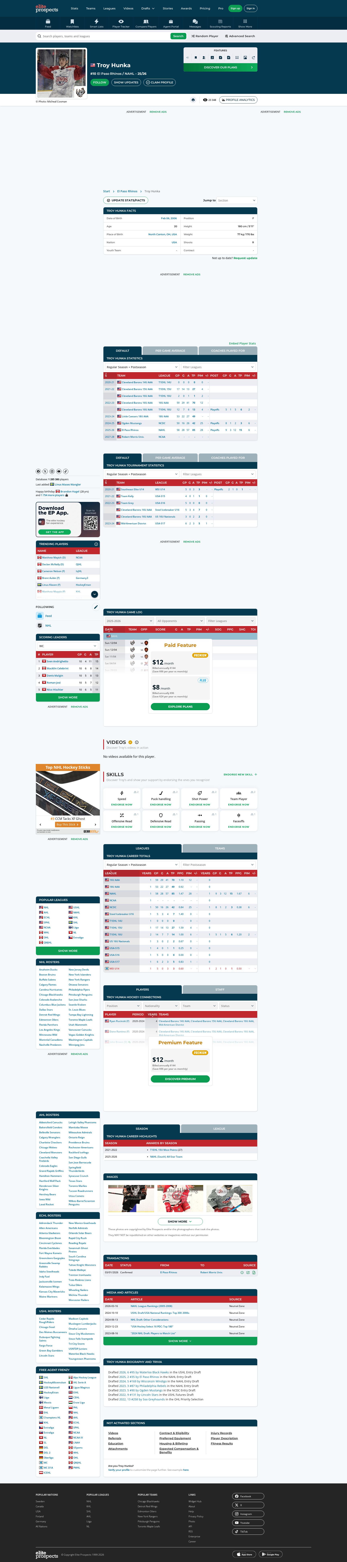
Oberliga (48, 1457)
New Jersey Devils (79, 969)
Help (191, 1511)
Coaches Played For (228, 351)
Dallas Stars (46, 1009)
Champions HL (52, 1417)
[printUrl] (193, 100)
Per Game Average (170, 351)
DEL (46, 1447)
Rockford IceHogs (79, 1152)
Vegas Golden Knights (81, 1034)
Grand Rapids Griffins (51, 1171)
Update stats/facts (128, 200)
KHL (75, 917)
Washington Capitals (81, 1039)
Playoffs (214, 409)
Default (122, 351)
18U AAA (164, 416)
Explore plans (180, 706)
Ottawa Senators (78, 984)
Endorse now (122, 804)
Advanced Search (242, 36)
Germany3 (82, 578)
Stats (74, 8)
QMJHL (48, 942)
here (186, 1469)
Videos (128, 8)
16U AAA (164, 402)
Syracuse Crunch (78, 1176)
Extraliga (78, 937)
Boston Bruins (47, 974)
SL (45, 1442)
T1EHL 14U (165, 382)
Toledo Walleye (77, 1270)
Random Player (207, 36)
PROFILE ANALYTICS (240, 100)
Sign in (251, 8)
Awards (186, 8)
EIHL (76, 1392)
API (190, 1526)
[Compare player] (237, 58)
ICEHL (47, 1472)
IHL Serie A (79, 1382)
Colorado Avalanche (50, 999)
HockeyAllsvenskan (55, 1382)
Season (142, 1128)
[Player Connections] (204, 58)
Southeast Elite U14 (132, 489)
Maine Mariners (48, 1296)
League (219, 1128)
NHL (46, 907)
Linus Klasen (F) (51, 585)
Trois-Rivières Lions (80, 1280)
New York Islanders (80, 974)
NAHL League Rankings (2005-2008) (151, 1306)
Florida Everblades (49, 1248)
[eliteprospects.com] (47, 8)
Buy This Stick (66, 824)
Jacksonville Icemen (50, 1281)
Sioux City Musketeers (82, 1333)
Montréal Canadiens (51, 1039)
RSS (191, 1531)
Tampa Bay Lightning (81, 1014)
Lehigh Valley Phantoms (82, 1122)
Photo (192, 1521)
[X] (45, 471)
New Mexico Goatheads (82, 1223)
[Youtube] (58, 471)
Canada (40, 1506)
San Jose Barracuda (80, 1162)
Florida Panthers (48, 1024)
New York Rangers (79, 979)
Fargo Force (45, 1345)
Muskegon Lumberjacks (82, 1323)
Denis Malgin (55, 675)
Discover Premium (180, 1079)
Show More (68, 697)
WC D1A (48, 1467)
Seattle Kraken (77, 1004)
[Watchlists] (196, 58)
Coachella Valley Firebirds (48, 1159)
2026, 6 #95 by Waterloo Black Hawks (144, 1372)
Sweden (40, 1501)
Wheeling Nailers (78, 1290)
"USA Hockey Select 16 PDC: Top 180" (152, 1326)
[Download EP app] (68, 519)
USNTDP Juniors (78, 1348)
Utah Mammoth (78, 1024)
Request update (245, 258)
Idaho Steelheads (49, 1271)
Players (142, 989)
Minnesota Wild (48, 1034)
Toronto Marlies (78, 1186)
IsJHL (79, 571)
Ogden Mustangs (132, 423)
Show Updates (126, 82)
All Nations (41, 1526)
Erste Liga (79, 1402)
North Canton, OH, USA (162, 234)
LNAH (76, 1442)
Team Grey (127, 503)
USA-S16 (160, 503)
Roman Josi (54, 682)
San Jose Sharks (78, 999)
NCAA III (78, 1437)
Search (178, 36)
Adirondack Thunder (51, 1223)
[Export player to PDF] (229, 58)
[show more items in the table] (94, 594)
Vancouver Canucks (80, 1029)
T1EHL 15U (165, 389)
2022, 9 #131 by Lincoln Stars (138, 1395)
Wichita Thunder (78, 1295)
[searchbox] (111, 36)
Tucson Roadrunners (81, 1191)
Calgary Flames (47, 984)
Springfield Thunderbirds (76, 1169)
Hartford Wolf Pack (50, 1181)
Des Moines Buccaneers (53, 1332)
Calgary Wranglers (49, 1137)
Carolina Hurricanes (50, 989)
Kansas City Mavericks (52, 1291)
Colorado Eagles (48, 1166)
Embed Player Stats (242, 343)
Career (192, 1541)
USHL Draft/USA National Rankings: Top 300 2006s (160, 1313)
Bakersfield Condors (50, 1127)
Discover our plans (220, 67)
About (192, 1506)
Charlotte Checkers (50, 1142)
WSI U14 (160, 489)
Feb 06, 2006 (169, 218)
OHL (46, 937)
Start (106, 191)
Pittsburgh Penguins (80, 994)
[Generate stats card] (212, 58)
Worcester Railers (79, 1300)
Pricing (205, 8)
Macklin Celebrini (57, 668)
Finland (40, 1516)
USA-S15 (160, 496)
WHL (46, 932)
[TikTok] (65, 471)
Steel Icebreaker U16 (167, 510)
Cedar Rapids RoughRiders (46, 1320)
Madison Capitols (78, 1318)
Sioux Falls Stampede (81, 1338)
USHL (76, 907)
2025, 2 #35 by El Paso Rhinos (139, 1377)
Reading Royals (77, 1243)
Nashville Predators (50, 1044)
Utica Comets (76, 1196)
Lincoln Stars (46, 1355)
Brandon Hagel (69, 491)
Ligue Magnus (81, 1387)
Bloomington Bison (50, 1238)
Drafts (145, 8)
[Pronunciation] (188, 58)
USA (174, 242)
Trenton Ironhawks (80, 1275)
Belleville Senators (49, 1132)
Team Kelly (127, 496)
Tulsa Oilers (75, 1285)
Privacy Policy (196, 1516)
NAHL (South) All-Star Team (166, 1156)
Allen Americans (48, 1228)
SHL (75, 922)
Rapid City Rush (78, 1238)
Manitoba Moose (78, 1127)
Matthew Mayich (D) (54, 557)
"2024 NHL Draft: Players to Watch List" (153, 1333)
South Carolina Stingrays (77, 1258)
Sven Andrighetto (57, 661)
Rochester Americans (81, 1147)
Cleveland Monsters (50, 1152)
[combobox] (111, 36)
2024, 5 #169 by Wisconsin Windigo (143, 1381)
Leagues (109, 8)
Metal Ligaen (51, 1407)
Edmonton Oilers (48, 1019)
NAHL (129, 74)
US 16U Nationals (165, 516)
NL (75, 932)
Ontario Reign (77, 1137)
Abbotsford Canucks (50, 1122)
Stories (168, 8)
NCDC (162, 423)
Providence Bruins (79, 1142)
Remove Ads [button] (292, 111)
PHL (75, 1407)
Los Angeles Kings (49, 1029)
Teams (90, 8)
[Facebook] (38, 471)
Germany (41, 1521)
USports (78, 1447)
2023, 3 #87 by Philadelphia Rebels (142, 1386)
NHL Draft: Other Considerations (150, 1319)
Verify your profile (119, 1469)
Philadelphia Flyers (79, 989)
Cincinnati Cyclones (50, 1243)
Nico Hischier (55, 689)
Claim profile (162, 82)
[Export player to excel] (220, 58)
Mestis (47, 1402)
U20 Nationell (51, 1387)
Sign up (235, 8)
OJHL (79, 564)
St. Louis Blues (77, 1009)
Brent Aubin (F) (51, 578)
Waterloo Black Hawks (81, 1353)
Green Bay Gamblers (51, 1350)
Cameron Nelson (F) (53, 571)
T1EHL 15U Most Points (163, 1150)
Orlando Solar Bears (80, 1233)
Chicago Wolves (48, 1147)
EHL (46, 1412)
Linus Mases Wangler (68, 484)
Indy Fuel (44, 1276)
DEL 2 (47, 1452)
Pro (220, 8)
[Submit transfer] (253, 58)
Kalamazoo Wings (49, 1286)
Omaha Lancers (78, 1328)
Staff (220, 989)
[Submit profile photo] (245, 58)
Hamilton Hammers (50, 1176)
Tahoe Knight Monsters (82, 1265)
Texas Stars (75, 1181)
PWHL (76, 1467)
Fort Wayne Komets (50, 1253)
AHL (46, 912)
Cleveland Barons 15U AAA (137, 389)
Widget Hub (195, 1501)
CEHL (76, 1397)
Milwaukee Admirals (80, 1132)
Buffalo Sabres (47, 979)
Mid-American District (133, 523)
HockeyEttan (83, 585)
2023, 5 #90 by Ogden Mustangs (141, 1390)
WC (46, 1462)
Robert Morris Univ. (133, 437)
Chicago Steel (47, 1327)
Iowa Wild (44, 1199)
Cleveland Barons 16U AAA (137, 396)
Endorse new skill (238, 774)
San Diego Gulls (78, 1157)
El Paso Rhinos (109, 74)
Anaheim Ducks (48, 969)
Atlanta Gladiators (49, 1233)
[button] (245, 23)
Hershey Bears (47, 1194)
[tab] (122, 350)
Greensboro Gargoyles (52, 1258)
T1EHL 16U (165, 396)
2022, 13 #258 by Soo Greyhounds (142, 1399)
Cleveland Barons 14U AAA (137, 382)
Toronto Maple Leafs (80, 1019)
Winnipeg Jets (77, 1044)
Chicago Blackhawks (51, 994)
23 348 (212, 100)
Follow (99, 82)
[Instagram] (52, 471)
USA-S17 (160, 523)
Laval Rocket (46, 1204)
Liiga (76, 927)
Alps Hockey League (84, 1377)
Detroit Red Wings (49, 1014)
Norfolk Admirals (78, 1228)
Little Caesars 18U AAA (135, 416)
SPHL (47, 922)
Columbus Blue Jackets (52, 1004)
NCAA (79, 557)
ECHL (47, 917)
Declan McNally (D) (53, 564)
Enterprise (194, 1536)
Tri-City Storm (77, 1343)
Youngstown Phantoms (82, 1358)
